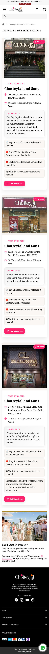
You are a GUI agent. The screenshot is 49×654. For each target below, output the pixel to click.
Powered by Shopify (24, 651)
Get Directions (16, 183)
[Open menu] (4, 9)
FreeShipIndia (25, 4)
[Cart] (44, 9)
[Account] (37, 9)
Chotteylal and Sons (27, 649)
